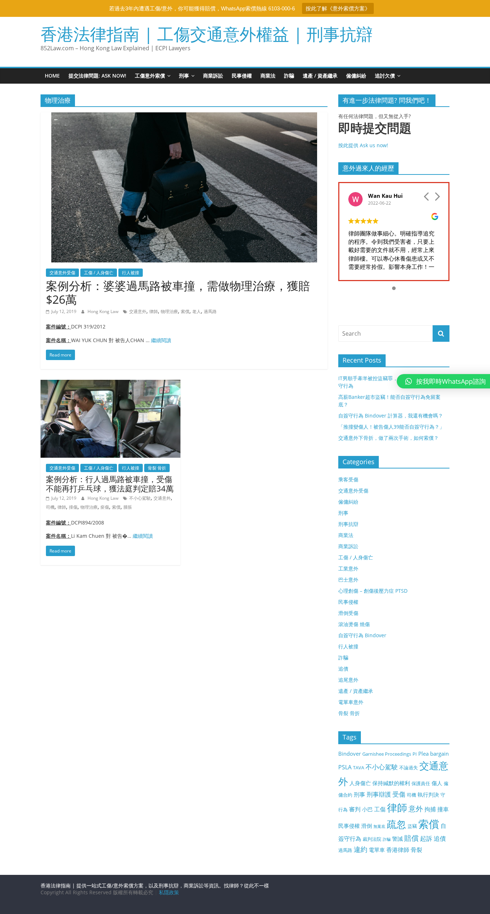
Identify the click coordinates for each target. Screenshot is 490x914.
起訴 (426, 838)
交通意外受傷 (62, 273)
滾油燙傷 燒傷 (354, 624)
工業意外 (348, 568)
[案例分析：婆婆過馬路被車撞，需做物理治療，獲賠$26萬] (184, 117)
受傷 (398, 794)
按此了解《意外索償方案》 (338, 8)
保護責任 (420, 783)
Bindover (349, 753)
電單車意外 (350, 702)
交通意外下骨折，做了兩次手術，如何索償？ (388, 437)
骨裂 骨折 (157, 468)
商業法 (267, 75)
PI (415, 754)
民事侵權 (242, 75)
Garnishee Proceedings (386, 754)
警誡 (397, 838)
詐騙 (289, 75)
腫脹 (127, 507)
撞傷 (73, 507)
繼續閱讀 (161, 340)
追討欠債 (385, 75)
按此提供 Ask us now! (374, 135)
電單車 (377, 849)
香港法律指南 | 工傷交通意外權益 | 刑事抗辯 (207, 34)
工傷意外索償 (150, 75)
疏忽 (396, 824)
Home (52, 75)
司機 (50, 507)
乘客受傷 (348, 479)
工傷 (380, 809)
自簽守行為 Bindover (362, 635)
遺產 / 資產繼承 (320, 75)
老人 (196, 311)
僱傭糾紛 (356, 75)
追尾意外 (348, 679)
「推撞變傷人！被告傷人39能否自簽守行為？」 (391, 426)
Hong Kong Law (103, 311)
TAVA (358, 767)
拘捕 (430, 809)
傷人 (437, 783)
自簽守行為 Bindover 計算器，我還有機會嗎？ (390, 415)
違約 (360, 849)
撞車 (443, 809)
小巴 (367, 809)
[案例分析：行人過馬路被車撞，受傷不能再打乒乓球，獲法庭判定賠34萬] (110, 384)
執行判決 (428, 794)
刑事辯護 (379, 794)
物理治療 (169, 311)
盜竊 (412, 826)
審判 (355, 809)
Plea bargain (433, 753)
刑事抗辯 (348, 524)
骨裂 (416, 850)
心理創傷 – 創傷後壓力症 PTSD (372, 590)
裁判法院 (372, 839)
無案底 (379, 826)
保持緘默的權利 (391, 783)
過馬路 (210, 311)
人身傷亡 (360, 783)
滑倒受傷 (348, 613)
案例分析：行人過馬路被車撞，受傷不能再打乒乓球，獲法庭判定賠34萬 (110, 484)
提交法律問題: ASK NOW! (97, 75)
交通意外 (137, 311)
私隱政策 (169, 892)
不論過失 (408, 767)
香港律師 (397, 850)
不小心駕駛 (140, 498)
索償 (185, 311)
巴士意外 (348, 579)
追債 (343, 668)
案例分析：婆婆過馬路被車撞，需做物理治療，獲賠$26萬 (178, 292)
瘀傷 (104, 507)
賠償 (411, 838)
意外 (416, 808)
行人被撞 (130, 273)
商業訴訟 (213, 75)
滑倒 (366, 825)
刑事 (184, 75)
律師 (153, 311)
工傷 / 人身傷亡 (98, 273)
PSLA (345, 767)
